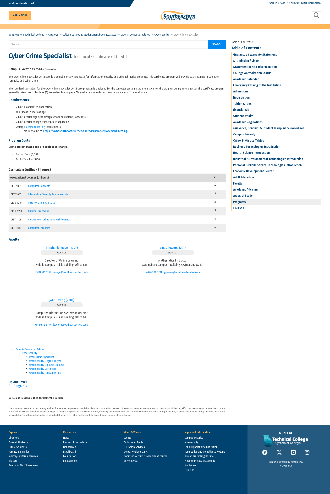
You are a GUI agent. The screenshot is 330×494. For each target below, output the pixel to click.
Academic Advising (245, 189)
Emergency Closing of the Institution (257, 85)
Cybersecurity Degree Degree (45, 361)
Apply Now (20, 15)
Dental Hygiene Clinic (135, 451)
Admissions (240, 91)
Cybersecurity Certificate (43, 368)
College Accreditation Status (252, 73)
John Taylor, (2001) (61, 300)
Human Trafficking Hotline (199, 456)
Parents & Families (19, 451)
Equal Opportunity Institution (201, 447)
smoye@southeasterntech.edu (70, 272)
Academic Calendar (246, 79)
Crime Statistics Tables (248, 140)
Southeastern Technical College (26, 34)
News (66, 437)
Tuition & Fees (242, 104)
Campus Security (244, 134)
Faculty (237, 183)
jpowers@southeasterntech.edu (182, 272)
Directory (14, 437)
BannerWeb (69, 447)
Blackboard (69, 451)
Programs (239, 202)
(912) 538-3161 (43, 272)
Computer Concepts (39, 186)
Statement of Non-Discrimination (255, 67)
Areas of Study (242, 196)
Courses (238, 208)
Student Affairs (243, 116)
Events (127, 437)
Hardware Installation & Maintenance (49, 219)
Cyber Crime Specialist (41, 357)
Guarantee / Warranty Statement (255, 55)
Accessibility (191, 442)
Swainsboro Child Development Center (145, 456)
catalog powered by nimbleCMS (285, 461)
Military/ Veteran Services (23, 456)
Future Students (18, 447)
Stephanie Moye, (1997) (62, 248)
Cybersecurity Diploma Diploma (46, 365)
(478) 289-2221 (153, 272)
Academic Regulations (248, 122)
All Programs (18, 386)
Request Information (75, 442)
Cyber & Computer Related (135, 34)
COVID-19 (189, 470)
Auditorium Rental (134, 442)
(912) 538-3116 (43, 324)
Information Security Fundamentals (48, 194)
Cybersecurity (161, 34)
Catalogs (53, 34)
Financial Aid (241, 110)
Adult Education (243, 177)
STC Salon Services (134, 447)
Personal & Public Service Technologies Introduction (267, 165)
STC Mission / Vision (246, 61)
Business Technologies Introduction (256, 147)
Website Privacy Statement (199, 460)
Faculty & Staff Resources (23, 465)
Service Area (131, 460)
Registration (241, 97)
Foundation (69, 456)
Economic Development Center (253, 171)
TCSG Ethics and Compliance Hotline (204, 451)
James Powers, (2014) (173, 248)
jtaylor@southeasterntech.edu (70, 324)
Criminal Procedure (38, 211)
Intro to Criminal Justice (41, 202)
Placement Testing (34, 127)
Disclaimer (190, 465)
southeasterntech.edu (22, 3)
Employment (70, 460)
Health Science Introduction (251, 153)
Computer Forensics (39, 228)
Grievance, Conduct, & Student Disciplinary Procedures (268, 128)
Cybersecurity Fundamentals (45, 372)
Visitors (13, 460)
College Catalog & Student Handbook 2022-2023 (89, 34)
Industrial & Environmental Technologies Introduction (268, 159)
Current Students (18, 442)
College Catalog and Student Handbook (295, 3)
